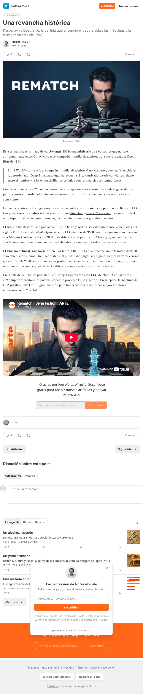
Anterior (17, 449)
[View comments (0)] (19, 54)
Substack (52, 686)
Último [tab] (27, 522)
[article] (71, 539)
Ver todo (12, 602)
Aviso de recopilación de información (58, 619)
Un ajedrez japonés (18, 532)
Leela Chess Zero (98, 213)
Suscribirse (107, 6)
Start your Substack (58, 677)
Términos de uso (72, 616)
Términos (82, 667)
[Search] (136, 522)
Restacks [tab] (30, 475)
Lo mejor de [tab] (12, 522)
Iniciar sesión (128, 6)
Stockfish (76, 213)
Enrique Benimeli (21, 42)
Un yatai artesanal (17, 556)
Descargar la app (90, 677)
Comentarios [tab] (13, 475)
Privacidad (67, 667)
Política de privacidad (96, 619)
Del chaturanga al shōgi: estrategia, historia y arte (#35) (38, 537)
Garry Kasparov (67, 275)
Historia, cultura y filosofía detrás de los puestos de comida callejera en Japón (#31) (56, 561)
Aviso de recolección (102, 667)
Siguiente (125, 449)
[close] (107, 568)
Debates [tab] (40, 522)
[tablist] (20, 475)
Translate (11, 15)
